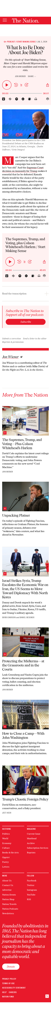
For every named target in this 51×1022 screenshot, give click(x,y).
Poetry (5, 862)
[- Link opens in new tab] (21, 357)
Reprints (31, 852)
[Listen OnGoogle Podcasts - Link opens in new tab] (10, 99)
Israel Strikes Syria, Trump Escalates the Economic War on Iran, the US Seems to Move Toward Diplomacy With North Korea (25, 588)
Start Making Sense (26, 41)
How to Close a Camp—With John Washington (23, 735)
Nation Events (9, 894)
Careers (13, 992)
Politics (6, 834)
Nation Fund (8, 997)
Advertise (7, 890)
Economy (6, 843)
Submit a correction (11, 338)
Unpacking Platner (16, 515)
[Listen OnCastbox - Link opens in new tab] (23, 99)
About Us (6, 880)
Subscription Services (37, 848)
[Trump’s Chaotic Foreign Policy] (25, 780)
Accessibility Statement (14, 988)
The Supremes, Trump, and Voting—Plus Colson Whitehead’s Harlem (22, 444)
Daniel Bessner (27, 617)
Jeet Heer (6, 812)
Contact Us (7, 885)
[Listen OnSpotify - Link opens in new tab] (16, 99)
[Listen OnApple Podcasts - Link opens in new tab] (3, 99)
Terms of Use (8, 983)
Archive (31, 843)
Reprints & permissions (13, 342)
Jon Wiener (20, 76)
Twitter (30, 885)
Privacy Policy (9, 979)
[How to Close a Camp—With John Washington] (25, 714)
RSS (29, 899)
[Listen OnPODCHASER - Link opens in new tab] (29, 99)
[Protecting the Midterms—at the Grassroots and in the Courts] (25, 642)
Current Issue (33, 834)
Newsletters (8, 913)
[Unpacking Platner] (25, 496)
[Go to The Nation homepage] (25, 20)
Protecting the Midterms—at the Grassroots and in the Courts (23, 665)
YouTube (31, 894)
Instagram (32, 890)
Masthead (31, 838)
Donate (11, 966)
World (5, 838)
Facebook (31, 880)
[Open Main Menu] (5, 20)
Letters (5, 866)
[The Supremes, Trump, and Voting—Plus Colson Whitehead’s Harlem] (25, 421)
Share (31, 76)
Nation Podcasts (10, 908)
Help (4, 992)
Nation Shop (8, 899)
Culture (6, 848)
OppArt (6, 857)
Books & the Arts (10, 852)
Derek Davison (9, 617)
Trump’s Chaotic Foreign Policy (25, 799)
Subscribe (25, 321)
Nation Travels (9, 904)
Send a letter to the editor (35, 338)
